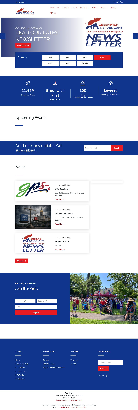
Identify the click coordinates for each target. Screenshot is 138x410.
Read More (21, 45)
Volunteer (65, 8)
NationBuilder (81, 407)
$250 (102, 57)
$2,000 (85, 63)
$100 (85, 57)
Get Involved (21, 2)
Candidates (54, 8)
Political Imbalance (64, 214)
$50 (67, 57)
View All (20, 261)
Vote (94, 8)
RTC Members (20, 371)
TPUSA (53, 13)
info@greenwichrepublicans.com (69, 400)
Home (17, 360)
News (103, 8)
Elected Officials (21, 364)
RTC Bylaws (20, 379)
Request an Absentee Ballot (54, 367)
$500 (50, 63)
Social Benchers (67, 407)
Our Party (83, 8)
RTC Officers (20, 367)
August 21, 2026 (62, 242)
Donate (113, 8)
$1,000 (68, 63)
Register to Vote (49, 364)
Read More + (60, 199)
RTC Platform (20, 375)
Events (74, 8)
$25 (50, 57)
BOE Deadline (61, 189)
